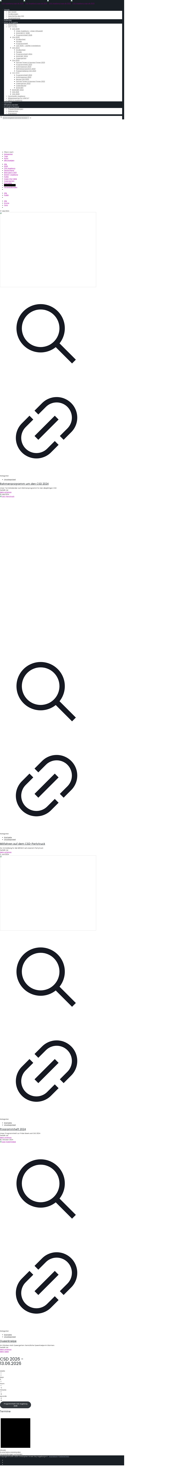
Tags (6, 156)
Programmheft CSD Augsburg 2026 (15, 1405)
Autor (6, 158)
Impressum (53, 1456)
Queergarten (9, 181)
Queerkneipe (8, 1341)
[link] (30, 118)
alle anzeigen (9, 160)
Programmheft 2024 (13, 1129)
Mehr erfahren (6, 492)
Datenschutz (64, 1456)
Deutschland (9, 170)
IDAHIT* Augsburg (11, 175)
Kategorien (8, 154)
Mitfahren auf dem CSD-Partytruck (22, 843)
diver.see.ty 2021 (10, 172)
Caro (6, 205)
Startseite (8, 183)
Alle (5, 164)
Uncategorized (10, 185)
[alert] (15, 1435)
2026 (6, 166)
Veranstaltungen (10, 187)
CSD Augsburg (9, 168)
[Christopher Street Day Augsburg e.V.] (47, 3)
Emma (6, 203)
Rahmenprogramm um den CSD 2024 (24, 483)
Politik (6, 177)
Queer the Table (10, 179)
